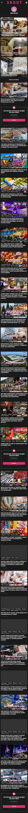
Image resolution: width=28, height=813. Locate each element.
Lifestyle (10, 95)
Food (2, 140)
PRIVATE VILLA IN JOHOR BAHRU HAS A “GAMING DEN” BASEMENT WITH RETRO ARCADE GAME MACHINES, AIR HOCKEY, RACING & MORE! (12, 220)
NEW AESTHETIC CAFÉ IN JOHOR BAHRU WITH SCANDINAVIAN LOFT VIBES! (14, 613)
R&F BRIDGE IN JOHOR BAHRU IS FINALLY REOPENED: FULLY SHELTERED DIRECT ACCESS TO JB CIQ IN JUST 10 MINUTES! (14, 787)
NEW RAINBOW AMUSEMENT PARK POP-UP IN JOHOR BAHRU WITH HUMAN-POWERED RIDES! (14, 171)
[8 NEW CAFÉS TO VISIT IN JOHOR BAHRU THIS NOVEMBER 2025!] (14, 434)
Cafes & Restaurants (6, 190)
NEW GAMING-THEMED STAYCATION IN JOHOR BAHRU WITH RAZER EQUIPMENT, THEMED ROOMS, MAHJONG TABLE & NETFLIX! (12, 420)
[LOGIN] (26, 2)
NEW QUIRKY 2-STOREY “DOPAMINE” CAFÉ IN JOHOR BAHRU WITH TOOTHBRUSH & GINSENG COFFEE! (13, 539)
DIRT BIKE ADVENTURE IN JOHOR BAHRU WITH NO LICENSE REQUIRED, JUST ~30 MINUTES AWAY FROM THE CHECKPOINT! (14, 395)
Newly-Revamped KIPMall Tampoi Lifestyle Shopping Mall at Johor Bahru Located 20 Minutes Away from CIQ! (13, 100)
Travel (23, 95)
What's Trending (5, 96)
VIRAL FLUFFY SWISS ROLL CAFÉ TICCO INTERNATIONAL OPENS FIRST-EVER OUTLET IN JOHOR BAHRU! (13, 195)
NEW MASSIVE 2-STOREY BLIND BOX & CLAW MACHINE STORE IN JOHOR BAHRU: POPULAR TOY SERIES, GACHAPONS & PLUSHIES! (14, 688)
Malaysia (15, 95)
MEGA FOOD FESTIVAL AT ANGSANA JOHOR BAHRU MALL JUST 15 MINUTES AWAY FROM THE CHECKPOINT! (13, 489)
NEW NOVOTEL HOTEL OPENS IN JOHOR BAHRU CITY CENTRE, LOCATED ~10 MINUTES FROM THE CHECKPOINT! (14, 345)
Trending (2, 252)
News (19, 95)
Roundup (9, 441)
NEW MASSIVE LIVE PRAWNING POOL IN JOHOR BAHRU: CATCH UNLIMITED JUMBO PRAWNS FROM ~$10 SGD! (13, 712)
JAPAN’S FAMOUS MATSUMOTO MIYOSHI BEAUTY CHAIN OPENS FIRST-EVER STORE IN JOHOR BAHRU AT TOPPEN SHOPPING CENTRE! (13, 638)
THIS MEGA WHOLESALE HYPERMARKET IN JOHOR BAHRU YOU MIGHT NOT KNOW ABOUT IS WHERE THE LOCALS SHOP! (14, 145)
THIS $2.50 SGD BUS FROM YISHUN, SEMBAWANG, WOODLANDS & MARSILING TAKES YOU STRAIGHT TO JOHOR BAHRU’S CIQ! (13, 663)
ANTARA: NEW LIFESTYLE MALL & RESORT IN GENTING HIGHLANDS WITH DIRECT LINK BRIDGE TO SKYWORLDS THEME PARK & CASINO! (13, 564)
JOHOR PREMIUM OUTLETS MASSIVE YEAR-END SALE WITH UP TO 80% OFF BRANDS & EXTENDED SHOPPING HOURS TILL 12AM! (13, 321)
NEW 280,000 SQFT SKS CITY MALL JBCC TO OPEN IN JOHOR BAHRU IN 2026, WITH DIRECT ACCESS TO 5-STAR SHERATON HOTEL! (14, 514)
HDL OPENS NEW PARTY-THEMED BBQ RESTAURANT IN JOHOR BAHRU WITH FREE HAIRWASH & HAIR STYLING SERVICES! (13, 245)
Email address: (14, 458)
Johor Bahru (4, 95)
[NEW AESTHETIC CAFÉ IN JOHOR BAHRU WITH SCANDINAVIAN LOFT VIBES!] (14, 603)
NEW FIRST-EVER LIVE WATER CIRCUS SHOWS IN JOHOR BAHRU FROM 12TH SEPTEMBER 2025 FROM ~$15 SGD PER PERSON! (14, 762)
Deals (2, 315)
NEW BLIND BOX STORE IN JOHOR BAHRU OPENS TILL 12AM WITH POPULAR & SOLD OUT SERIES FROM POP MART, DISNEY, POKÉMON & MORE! (14, 589)
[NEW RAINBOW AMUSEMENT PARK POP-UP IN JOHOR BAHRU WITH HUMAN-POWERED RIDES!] (14, 160)
